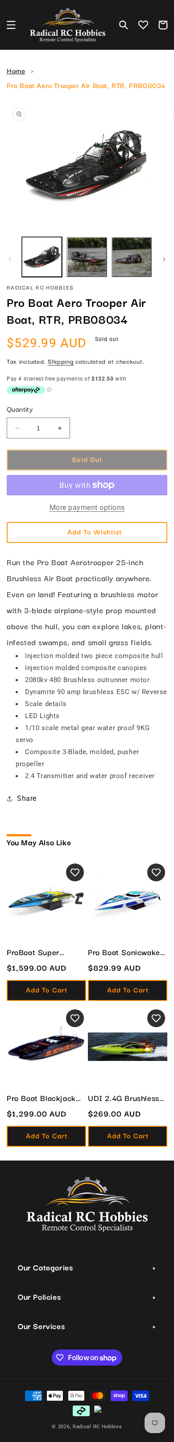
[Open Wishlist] (143, 25)
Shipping (61, 361)
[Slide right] (164, 259)
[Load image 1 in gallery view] (42, 257)
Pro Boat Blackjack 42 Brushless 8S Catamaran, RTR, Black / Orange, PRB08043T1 (41, 1098)
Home (16, 70)
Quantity (20, 408)
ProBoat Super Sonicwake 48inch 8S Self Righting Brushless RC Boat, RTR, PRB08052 (46, 952)
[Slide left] (10, 259)
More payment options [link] (87, 507)
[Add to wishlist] (75, 872)
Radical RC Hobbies (97, 1427)
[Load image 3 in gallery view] (132, 257)
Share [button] (27, 798)
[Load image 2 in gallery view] (86, 257)
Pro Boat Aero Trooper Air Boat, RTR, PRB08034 (86, 85)
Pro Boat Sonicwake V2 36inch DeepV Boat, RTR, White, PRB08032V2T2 (124, 952)
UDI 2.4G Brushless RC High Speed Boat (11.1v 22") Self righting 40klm (125, 1098)
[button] (11, 25)
